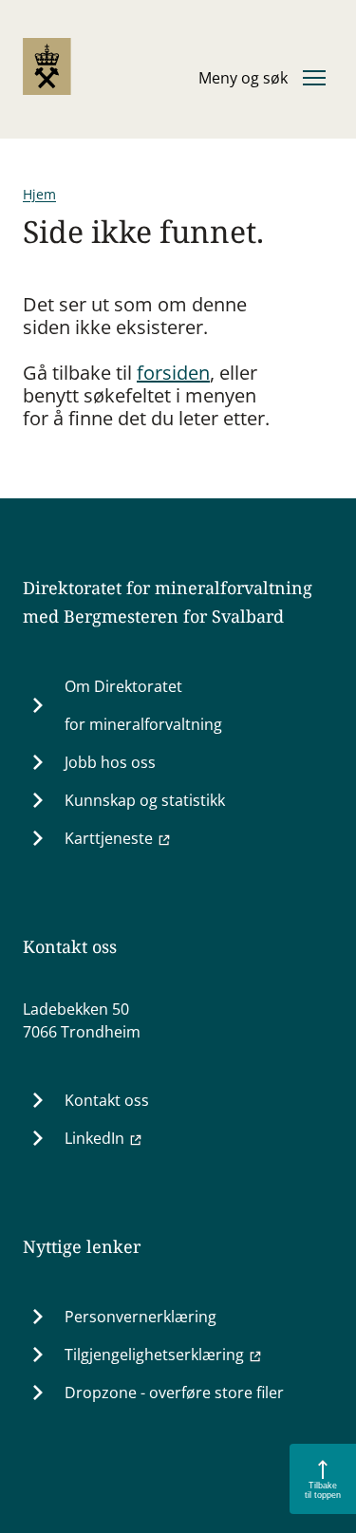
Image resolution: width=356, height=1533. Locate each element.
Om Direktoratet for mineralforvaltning (143, 705)
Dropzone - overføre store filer (174, 1392)
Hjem (39, 194)
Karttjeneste (109, 838)
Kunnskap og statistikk (145, 800)
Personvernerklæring (140, 1316)
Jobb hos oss (110, 762)
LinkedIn (94, 1138)
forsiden (173, 372)
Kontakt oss (107, 1100)
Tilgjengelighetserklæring (154, 1354)
